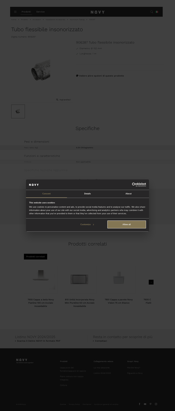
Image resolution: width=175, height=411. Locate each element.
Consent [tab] (46, 193)
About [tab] (129, 193)
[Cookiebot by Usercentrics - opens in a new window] (134, 185)
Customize (85, 224)
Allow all (126, 224)
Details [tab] (87, 193)
